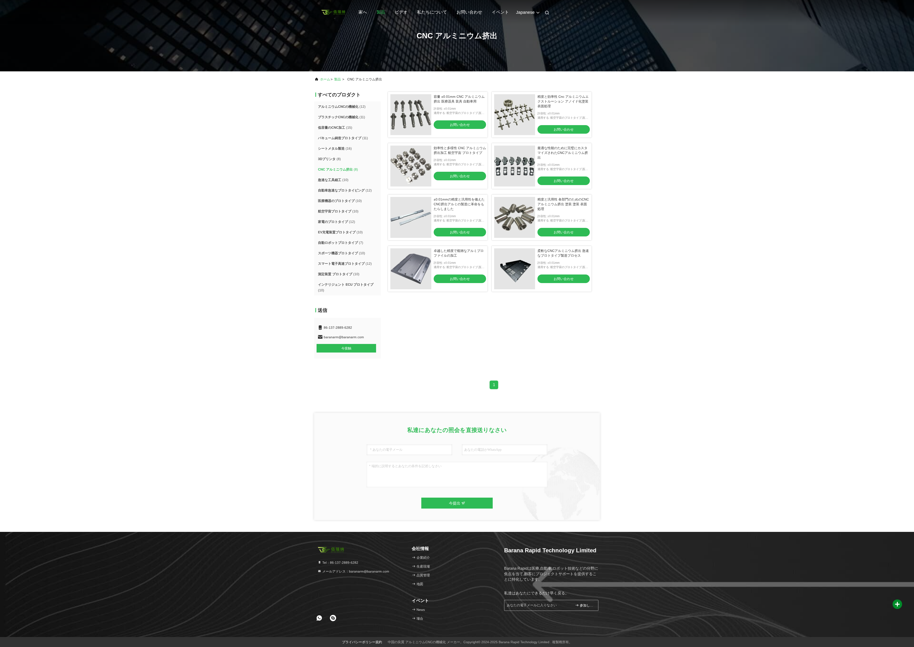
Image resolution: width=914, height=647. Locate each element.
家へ (362, 12)
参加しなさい (586, 605)
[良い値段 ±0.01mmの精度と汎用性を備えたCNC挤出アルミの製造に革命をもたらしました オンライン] (410, 217)
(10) (333, 180)
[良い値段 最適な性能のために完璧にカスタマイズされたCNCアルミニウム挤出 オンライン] (514, 166)
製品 (381, 12)
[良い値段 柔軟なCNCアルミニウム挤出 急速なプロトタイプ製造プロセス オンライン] (514, 268)
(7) (340, 243)
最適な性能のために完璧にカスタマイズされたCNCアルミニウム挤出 (562, 152)
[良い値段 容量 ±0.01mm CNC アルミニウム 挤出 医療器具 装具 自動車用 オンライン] (410, 114)
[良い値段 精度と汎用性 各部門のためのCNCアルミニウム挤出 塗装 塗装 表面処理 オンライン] (514, 217)
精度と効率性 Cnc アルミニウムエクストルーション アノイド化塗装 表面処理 (563, 101)
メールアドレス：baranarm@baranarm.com (355, 571)
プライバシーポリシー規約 (362, 642)
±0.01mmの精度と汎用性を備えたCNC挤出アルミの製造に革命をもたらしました (459, 204)
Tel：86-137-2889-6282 (339, 562)
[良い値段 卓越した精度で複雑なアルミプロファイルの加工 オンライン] (410, 268)
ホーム (325, 79)
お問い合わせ (469, 12)
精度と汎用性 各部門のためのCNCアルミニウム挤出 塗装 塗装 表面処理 (563, 204)
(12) (342, 106)
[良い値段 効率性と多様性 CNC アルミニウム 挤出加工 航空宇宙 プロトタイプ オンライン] (410, 166)
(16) (335, 148)
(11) (341, 117)
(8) (329, 159)
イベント (500, 12)
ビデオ (401, 12)
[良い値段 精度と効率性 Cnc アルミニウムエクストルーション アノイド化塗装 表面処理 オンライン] (514, 114)
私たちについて (432, 12)
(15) (335, 127)
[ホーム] (333, 12)
